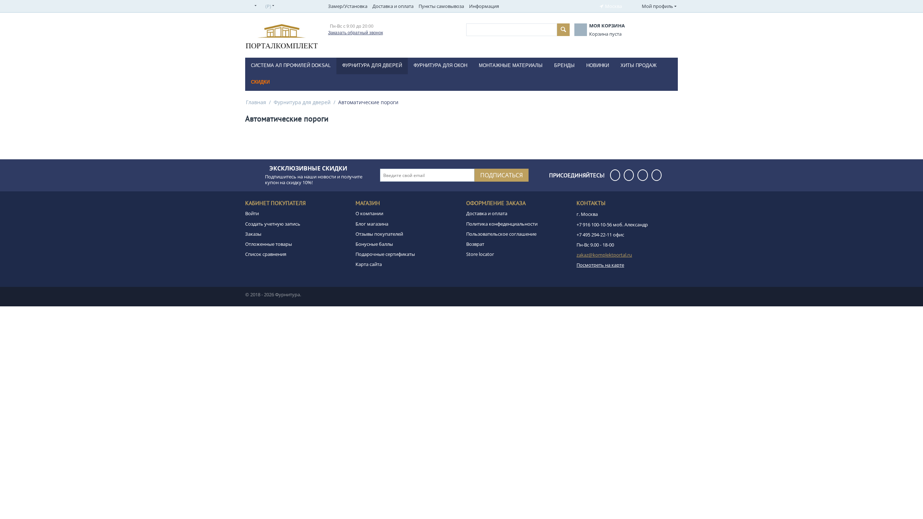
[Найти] (563, 29)
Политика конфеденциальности (502, 224)
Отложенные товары (268, 244)
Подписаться (501, 175)
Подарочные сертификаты (385, 254)
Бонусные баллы (374, 244)
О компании (369, 213)
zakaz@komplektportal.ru (604, 255)
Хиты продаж (639, 65)
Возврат (475, 244)
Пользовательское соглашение (501, 234)
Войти (252, 213)
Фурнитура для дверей (302, 102)
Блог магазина (371, 224)
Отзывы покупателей (379, 234)
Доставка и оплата (393, 6)
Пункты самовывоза (441, 6)
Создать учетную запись (272, 224)
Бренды (564, 65)
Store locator (480, 254)
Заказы (253, 234)
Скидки (260, 82)
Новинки (597, 65)
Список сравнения (265, 254)
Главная (256, 102)
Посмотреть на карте (600, 265)
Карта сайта (368, 264)
